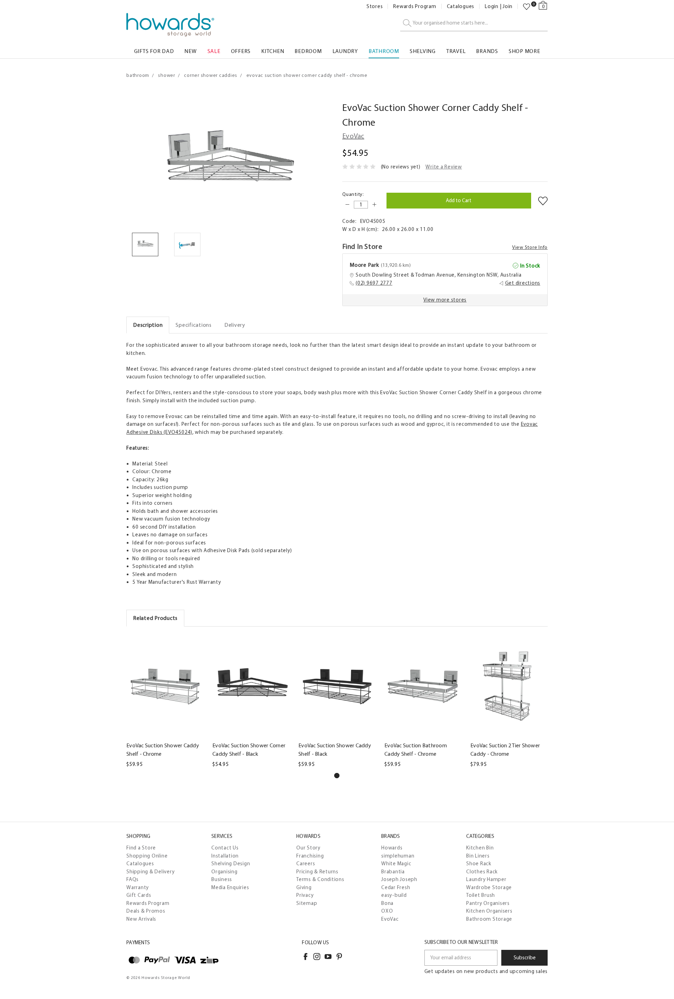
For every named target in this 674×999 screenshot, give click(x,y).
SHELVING (423, 51)
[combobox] (474, 23)
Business (221, 879)
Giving (304, 887)
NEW (190, 51)
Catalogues (461, 6)
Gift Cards (138, 895)
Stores (374, 6)
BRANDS (487, 51)
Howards (391, 848)
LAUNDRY (345, 51)
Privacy (304, 895)
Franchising (310, 856)
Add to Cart (251, 733)
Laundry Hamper (486, 879)
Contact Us (225, 848)
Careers (305, 863)
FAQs (132, 879)
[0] (526, 6)
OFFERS (241, 51)
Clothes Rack (482, 871)
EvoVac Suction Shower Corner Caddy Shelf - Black (248, 749)
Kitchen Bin (480, 848)
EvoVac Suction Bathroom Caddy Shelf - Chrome (415, 749)
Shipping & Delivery (150, 871)
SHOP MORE (524, 51)
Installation (225, 856)
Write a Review (443, 167)
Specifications (194, 325)
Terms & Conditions (320, 879)
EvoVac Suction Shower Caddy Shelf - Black (334, 749)
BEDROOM (308, 51)
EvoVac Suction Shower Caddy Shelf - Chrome (162, 749)
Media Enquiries (230, 887)
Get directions (523, 283)
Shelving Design (230, 863)
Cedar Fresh (395, 887)
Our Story (308, 848)
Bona (387, 903)
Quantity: (353, 194)
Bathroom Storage (489, 919)
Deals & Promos (145, 911)
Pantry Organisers (488, 903)
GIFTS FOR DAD (154, 51)
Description (148, 325)
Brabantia (393, 871)
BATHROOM (384, 51)
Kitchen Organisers (489, 911)
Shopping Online (146, 856)
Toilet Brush (480, 895)
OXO (387, 911)
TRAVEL (456, 51)
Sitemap (306, 903)
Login (491, 6)
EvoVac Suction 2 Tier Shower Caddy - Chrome (505, 749)
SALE (213, 51)
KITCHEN (272, 51)
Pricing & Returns (317, 871)
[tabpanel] (166, 701)
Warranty (137, 887)
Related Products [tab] (155, 618)
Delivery (234, 325)
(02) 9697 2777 (374, 283)
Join (508, 6)
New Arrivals (141, 919)
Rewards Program (414, 6)
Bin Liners (478, 856)
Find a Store (141, 848)
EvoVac (390, 919)
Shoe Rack (478, 863)
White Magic (396, 863)
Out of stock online (165, 733)
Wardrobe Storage (489, 887)
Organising (224, 871)
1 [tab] (336, 775)
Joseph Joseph (399, 879)
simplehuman (397, 856)
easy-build (394, 895)
